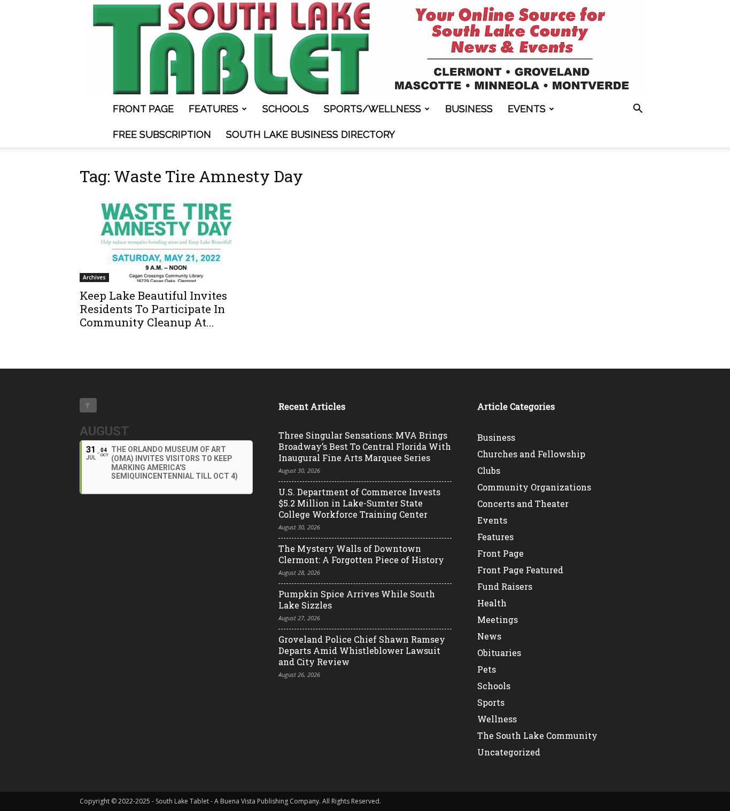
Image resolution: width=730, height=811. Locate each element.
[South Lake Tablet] (365, 48)
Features (213, 108)
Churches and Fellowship (531, 453)
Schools (285, 108)
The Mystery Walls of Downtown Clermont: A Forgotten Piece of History (361, 554)
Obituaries (499, 652)
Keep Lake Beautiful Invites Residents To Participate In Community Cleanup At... (153, 309)
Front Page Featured (520, 569)
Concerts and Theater (523, 503)
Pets (486, 669)
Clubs (488, 470)
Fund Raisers (504, 586)
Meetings (497, 619)
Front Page (143, 108)
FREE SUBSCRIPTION (162, 134)
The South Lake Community (537, 735)
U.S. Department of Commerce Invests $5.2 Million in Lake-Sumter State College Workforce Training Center (359, 503)
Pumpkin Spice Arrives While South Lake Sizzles (356, 599)
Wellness (497, 718)
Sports (490, 702)
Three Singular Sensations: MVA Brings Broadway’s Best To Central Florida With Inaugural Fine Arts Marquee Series (364, 446)
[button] (637, 110)
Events (527, 108)
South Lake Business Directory (310, 134)
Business (469, 108)
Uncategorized (508, 752)
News (489, 636)
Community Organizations (534, 487)
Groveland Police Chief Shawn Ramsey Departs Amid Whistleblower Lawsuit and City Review (361, 650)
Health (492, 603)
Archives (94, 277)
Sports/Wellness (372, 108)
